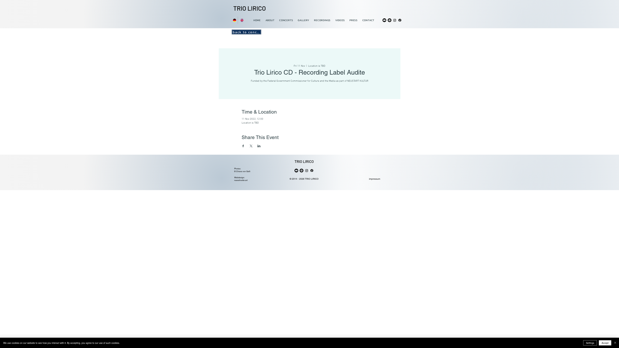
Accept (605, 342)
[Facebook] (400, 20)
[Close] (615, 342)
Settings (590, 342)
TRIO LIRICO (249, 8)
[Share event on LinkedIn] (258, 146)
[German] (234, 20)
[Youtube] (384, 20)
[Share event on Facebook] (243, 146)
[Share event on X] (251, 146)
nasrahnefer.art (240, 180)
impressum (374, 179)
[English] (241, 20)
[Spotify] (389, 20)
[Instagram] (395, 20)
